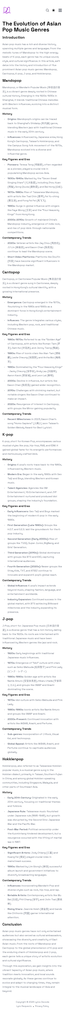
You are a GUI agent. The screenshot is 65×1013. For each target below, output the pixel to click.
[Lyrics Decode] (7, 10)
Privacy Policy (42, 1006)
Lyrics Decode (42, 1002)
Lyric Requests (24, 1006)
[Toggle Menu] (60, 10)
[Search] (47, 10)
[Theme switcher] (53, 10)
